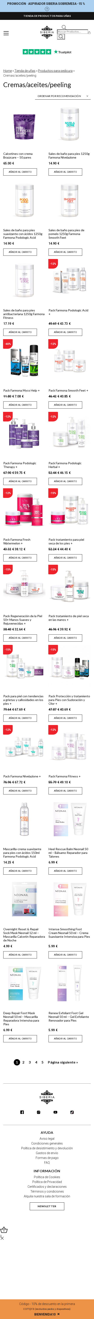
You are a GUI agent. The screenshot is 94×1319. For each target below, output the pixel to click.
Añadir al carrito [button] (20, 172)
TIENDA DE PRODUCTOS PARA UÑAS (47, 15)
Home (7, 71)
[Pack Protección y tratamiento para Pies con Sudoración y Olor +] (70, 666)
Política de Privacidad (47, 1182)
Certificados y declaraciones (47, 1186)
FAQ (47, 1162)
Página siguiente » (63, 1062)
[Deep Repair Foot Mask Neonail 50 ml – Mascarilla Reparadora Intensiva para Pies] (24, 983)
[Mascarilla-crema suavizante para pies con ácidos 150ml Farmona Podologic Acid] (24, 819)
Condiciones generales (47, 1143)
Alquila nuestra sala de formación (47, 1196)
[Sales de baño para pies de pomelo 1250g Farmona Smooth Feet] (70, 200)
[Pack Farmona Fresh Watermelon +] (24, 510)
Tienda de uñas (24, 71)
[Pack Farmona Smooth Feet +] (70, 360)
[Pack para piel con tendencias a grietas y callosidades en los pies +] (24, 666)
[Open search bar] (64, 27)
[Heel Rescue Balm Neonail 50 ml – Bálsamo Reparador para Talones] (70, 819)
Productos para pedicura (55, 71)
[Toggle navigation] (6, 33)
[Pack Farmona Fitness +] (70, 746)
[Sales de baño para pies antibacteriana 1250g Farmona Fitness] (24, 280)
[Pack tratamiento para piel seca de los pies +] (70, 510)
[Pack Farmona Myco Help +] (24, 360)
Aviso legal (47, 1138)
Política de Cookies (47, 1177)
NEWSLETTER (47, 1206)
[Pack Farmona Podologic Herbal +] (70, 433)
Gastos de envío (47, 1153)
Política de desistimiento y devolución (47, 1148)
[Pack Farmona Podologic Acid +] (70, 280)
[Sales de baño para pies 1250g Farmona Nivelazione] (70, 124)
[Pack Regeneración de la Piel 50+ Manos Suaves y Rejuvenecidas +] (24, 586)
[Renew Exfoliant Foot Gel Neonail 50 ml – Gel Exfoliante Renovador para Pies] (70, 983)
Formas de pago (47, 1158)
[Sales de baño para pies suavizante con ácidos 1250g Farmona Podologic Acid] (24, 200)
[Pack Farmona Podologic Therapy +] (24, 433)
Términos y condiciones (47, 1191)
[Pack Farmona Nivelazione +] (24, 746)
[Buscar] (61, 37)
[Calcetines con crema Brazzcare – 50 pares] (24, 124)
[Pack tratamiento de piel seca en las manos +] (70, 586)
